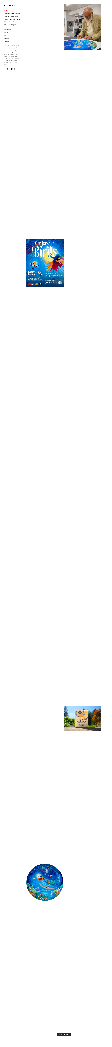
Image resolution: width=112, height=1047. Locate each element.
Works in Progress (10, 25)
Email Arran (63, 1034)
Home (6, 11)
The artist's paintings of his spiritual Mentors (12, 20)
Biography (7, 29)
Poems (6, 38)
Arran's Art (9, 5)
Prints (6, 35)
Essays (6, 41)
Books (6, 32)
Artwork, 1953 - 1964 (11, 16)
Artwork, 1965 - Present (12, 13)
